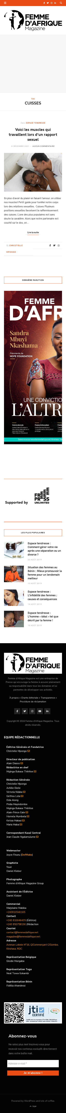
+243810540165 (15, 912)
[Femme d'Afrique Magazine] (33, 20)
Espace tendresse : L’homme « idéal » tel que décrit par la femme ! (43, 616)
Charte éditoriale (29, 697)
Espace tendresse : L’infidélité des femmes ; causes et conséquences (42, 595)
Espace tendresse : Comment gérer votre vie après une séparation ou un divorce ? (44, 548)
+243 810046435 (16, 920)
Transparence (48, 697)
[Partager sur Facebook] (50, 245)
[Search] (61, 3)
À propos (14, 697)
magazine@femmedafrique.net (23, 936)
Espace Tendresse (35, 122)
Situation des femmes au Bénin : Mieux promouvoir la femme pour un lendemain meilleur (45, 572)
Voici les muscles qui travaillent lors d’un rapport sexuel (33, 134)
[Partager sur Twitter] (54, 245)
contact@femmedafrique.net (22, 932)
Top (34, 1106)
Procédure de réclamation (33, 701)
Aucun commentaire (43, 146)
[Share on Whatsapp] (59, 245)
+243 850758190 (16, 924)
